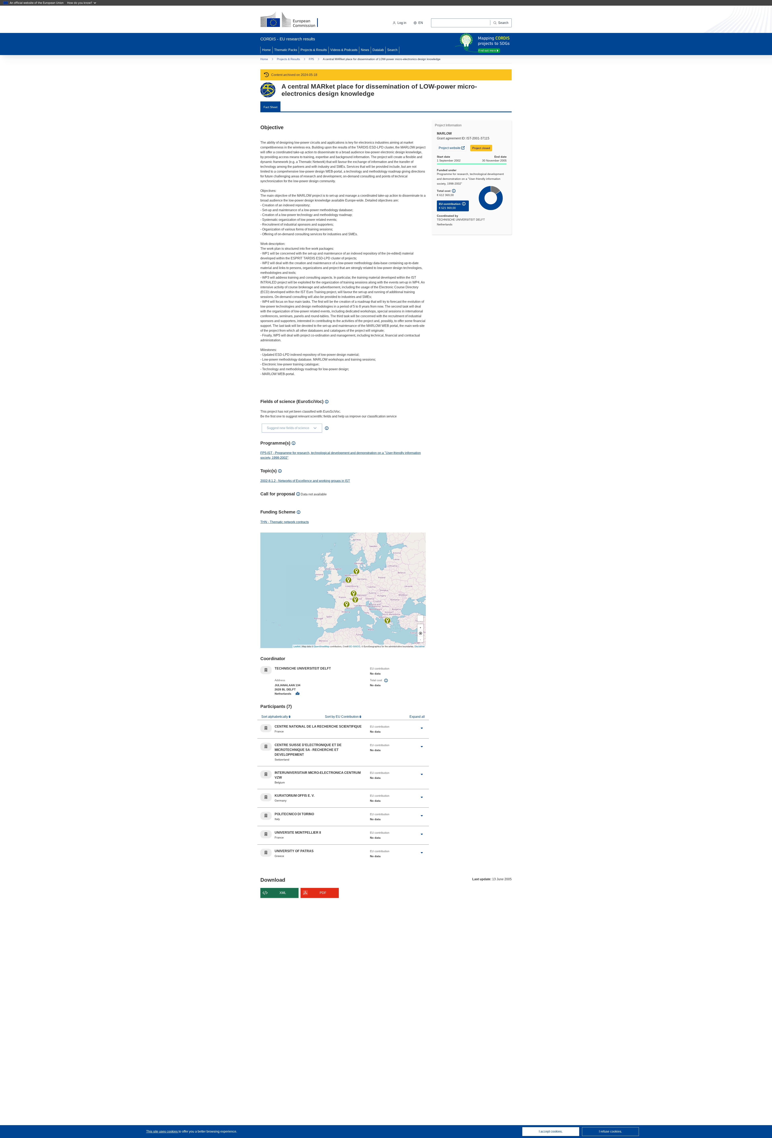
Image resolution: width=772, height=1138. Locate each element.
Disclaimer (420, 646)
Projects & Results (314, 50)
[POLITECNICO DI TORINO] (355, 599)
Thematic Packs (285, 50)
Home (266, 50)
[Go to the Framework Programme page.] (267, 89)
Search (392, 50)
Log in (401, 23)
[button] (418, 22)
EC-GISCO (354, 646)
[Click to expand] (422, 728)
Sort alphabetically (275, 716)
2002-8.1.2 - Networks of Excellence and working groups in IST (305, 481)
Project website (452, 148)
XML (282, 893)
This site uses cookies (162, 1131)
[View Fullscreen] (420, 618)
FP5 (311, 59)
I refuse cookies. (610, 1131)
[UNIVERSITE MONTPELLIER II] (346, 604)
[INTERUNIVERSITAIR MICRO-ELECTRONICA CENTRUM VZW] (348, 580)
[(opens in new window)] (292, 20)
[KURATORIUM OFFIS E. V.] (356, 571)
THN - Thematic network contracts (284, 522)
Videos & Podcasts (343, 50)
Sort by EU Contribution (342, 716)
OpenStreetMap (321, 646)
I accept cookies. (551, 1131)
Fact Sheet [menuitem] (270, 107)
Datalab (378, 50)
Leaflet (297, 646)
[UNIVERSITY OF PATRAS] (387, 620)
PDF (323, 893)
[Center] (420, 633)
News (365, 50)
